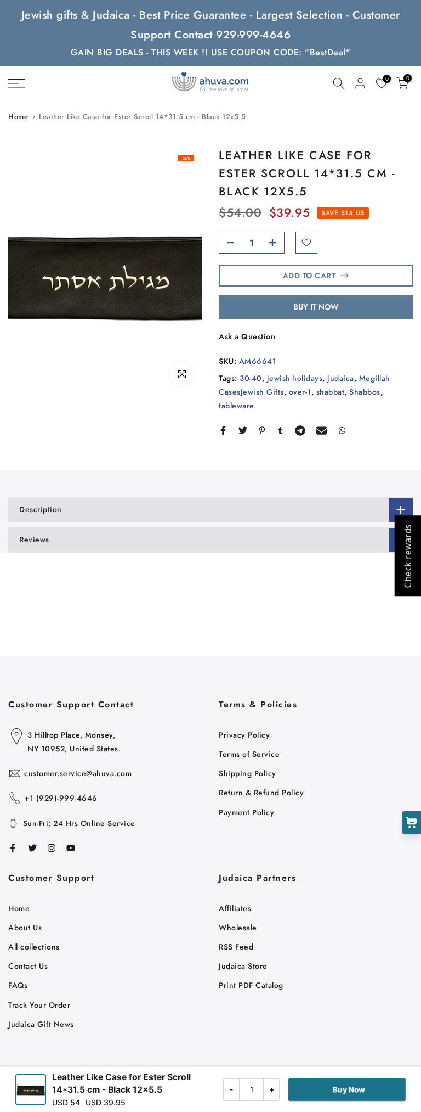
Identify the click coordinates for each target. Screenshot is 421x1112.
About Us (25, 927)
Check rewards (407, 556)
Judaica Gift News (41, 1024)
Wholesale (238, 927)
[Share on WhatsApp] (342, 430)
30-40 (251, 378)
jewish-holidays (295, 378)
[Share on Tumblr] (280, 430)
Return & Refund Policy (261, 792)
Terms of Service (249, 754)
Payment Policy (246, 812)
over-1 (300, 391)
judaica (340, 378)
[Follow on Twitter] (32, 848)
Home (18, 116)
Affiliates (235, 908)
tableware (236, 405)
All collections (34, 946)
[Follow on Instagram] (51, 848)
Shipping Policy (247, 773)
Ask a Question (247, 336)
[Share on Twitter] (242, 430)
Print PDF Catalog (251, 985)
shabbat (330, 391)
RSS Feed (236, 946)
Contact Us (28, 966)
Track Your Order (39, 1004)
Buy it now (316, 306)
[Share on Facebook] (223, 430)
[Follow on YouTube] (70, 848)
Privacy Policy (244, 734)
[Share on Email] (321, 430)
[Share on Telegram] (300, 430)
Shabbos (364, 391)
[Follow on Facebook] (12, 848)
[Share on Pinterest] (262, 430)
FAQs (17, 985)
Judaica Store (243, 966)
